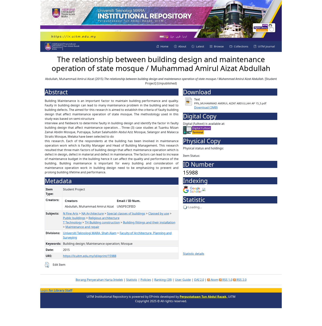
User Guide (183, 280)
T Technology (72, 222)
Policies (146, 280)
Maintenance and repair (82, 227)
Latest (199, 46)
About (182, 46)
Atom (214, 280)
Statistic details (193, 254)
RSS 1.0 (227, 280)
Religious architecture (104, 218)
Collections (240, 46)
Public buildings (74, 218)
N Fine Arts (70, 213)
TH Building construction (102, 222)
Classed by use (158, 213)
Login (56, 290)
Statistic (131, 280)
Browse (218, 46)
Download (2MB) (206, 107)
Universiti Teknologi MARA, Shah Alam (89, 233)
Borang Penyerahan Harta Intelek (99, 280)
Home (164, 46)
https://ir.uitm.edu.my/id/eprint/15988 (89, 256)
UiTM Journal (266, 46)
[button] (47, 265)
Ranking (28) (163, 280)
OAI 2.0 (199, 280)
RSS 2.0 (241, 280)
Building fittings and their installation (149, 222)
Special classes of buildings (126, 213)
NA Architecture (92, 213)
